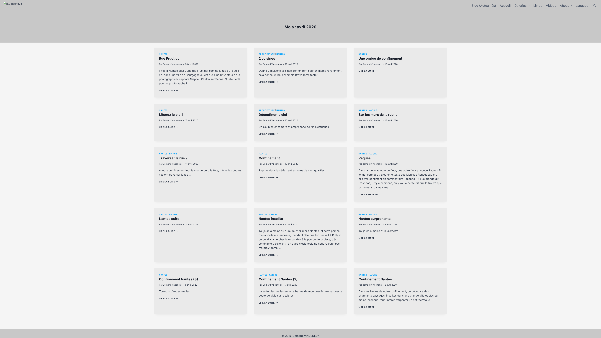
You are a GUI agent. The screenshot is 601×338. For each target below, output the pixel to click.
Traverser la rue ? (173, 158)
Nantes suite (169, 219)
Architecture (267, 54)
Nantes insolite (271, 219)
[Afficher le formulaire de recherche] (594, 5)
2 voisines (267, 58)
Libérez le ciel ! (171, 115)
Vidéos (551, 6)
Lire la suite (168, 90)
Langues (582, 6)
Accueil (505, 6)
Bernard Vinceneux (172, 64)
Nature (373, 110)
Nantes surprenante (375, 219)
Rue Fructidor (170, 58)
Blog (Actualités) (484, 6)
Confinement (269, 158)
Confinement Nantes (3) (178, 279)
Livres (537, 6)
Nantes (163, 54)
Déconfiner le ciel (273, 115)
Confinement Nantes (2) (278, 279)
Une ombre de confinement (380, 58)
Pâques (365, 158)
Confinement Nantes (375, 279)
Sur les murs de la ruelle (378, 115)
